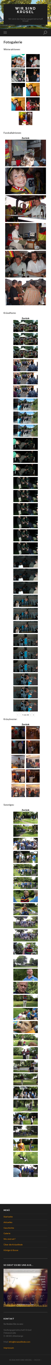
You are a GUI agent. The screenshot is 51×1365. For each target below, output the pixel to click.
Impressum (9, 1347)
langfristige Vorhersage (25, 1304)
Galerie (7, 1233)
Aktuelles (8, 1222)
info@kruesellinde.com (19, 1341)
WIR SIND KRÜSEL (25, 10)
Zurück (25, 138)
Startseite (8, 1216)
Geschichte (9, 1228)
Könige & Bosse (11, 1250)
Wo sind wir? (10, 1239)
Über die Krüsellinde (13, 1244)
